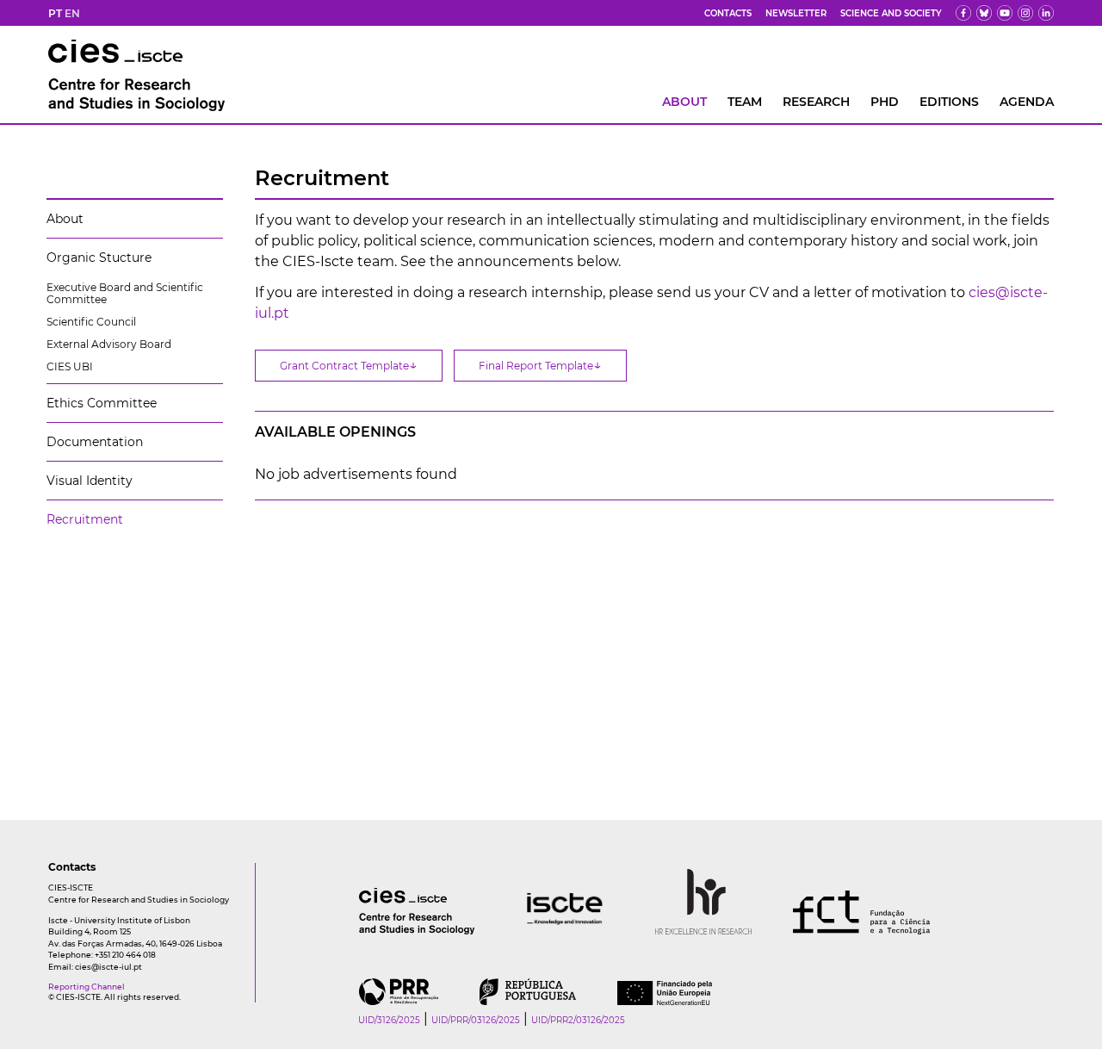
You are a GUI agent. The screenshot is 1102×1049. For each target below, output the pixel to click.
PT (55, 13)
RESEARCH (816, 101)
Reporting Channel (86, 986)
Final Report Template (540, 365)
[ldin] (1046, 13)
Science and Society (891, 13)
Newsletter (795, 13)
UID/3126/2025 (389, 1020)
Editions (949, 101)
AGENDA (1027, 101)
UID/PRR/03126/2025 (475, 1020)
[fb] (963, 13)
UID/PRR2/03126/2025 (578, 1020)
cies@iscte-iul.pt (108, 966)
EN (72, 13)
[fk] (1025, 13)
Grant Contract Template (349, 365)
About (684, 101)
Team (744, 101)
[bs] (984, 13)
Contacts (728, 13)
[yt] (1004, 13)
